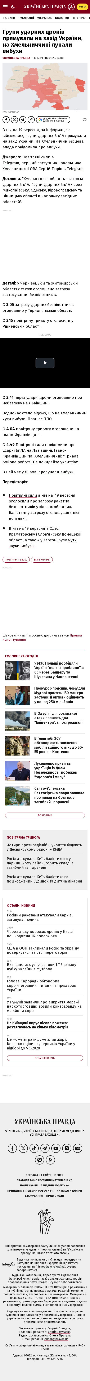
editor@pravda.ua (56, 1339)
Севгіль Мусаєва (59, 1332)
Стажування (34, 1195)
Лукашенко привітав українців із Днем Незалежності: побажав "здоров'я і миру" (55, 770)
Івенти (58, 1175)
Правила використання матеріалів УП (44, 1180)
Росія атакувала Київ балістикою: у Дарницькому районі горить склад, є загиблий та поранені (40, 863)
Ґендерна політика (55, 1185)
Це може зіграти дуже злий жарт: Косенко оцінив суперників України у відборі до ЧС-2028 (41, 1043)
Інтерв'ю (79, 18)
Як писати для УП (69, 1190)
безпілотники (42, 559)
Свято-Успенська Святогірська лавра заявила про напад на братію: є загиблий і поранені (59, 795)
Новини (9, 18)
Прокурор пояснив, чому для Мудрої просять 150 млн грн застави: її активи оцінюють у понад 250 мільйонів (59, 695)
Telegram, (11, 162)
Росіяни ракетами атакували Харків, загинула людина (40, 917)
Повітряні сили (23, 495)
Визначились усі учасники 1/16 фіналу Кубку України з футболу (41, 966)
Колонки (62, 18)
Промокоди (55, 1195)
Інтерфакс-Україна (51, 1266)
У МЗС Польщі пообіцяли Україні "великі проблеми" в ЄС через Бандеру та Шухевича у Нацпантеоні (59, 670)
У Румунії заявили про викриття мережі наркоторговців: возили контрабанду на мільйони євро (44, 1006)
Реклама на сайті (38, 1175)
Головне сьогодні (21, 656)
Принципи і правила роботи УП (30, 1190)
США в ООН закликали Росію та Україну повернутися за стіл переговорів (43, 950)
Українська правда (17, 58)
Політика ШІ (29, 1185)
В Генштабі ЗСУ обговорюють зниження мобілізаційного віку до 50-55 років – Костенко (59, 745)
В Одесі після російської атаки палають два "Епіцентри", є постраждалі (58, 718)
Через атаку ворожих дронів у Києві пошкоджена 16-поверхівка (40, 933)
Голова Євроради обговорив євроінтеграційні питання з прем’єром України (42, 985)
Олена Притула (60, 1335)
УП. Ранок (44, 18)
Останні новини (21, 905)
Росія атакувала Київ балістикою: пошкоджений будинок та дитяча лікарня (44, 879)
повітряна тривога (16, 559)
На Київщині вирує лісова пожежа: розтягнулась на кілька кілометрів (37, 1025)
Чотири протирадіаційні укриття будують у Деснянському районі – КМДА (44, 847)
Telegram (75, 168)
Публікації (26, 18)
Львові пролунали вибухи (49, 472)
